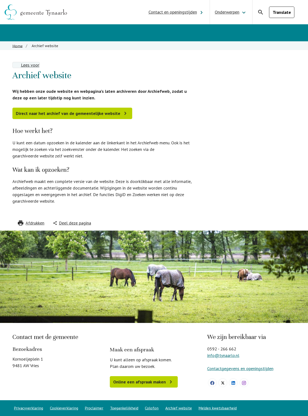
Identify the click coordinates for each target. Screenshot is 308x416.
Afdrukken (35, 223)
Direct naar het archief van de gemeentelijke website (68, 113)
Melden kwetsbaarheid (217, 408)
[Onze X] (222, 382)
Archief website (178, 408)
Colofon (152, 408)
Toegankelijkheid (124, 408)
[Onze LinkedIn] (233, 382)
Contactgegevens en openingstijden (240, 368)
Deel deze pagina (75, 223)
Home (17, 45)
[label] (26, 65)
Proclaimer (94, 408)
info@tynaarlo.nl (223, 355)
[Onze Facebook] (212, 382)
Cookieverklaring (64, 408)
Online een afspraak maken (139, 382)
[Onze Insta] (244, 382)
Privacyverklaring (28, 408)
